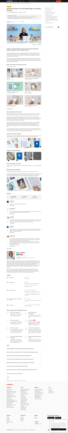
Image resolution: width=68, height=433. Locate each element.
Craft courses (9, 390)
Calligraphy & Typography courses (12, 401)
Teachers (22, 420)
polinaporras (12, 226)
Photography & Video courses (11, 392)
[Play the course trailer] (24, 33)
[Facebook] (48, 430)
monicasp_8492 (12, 235)
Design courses (23, 397)
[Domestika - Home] (34, 384)
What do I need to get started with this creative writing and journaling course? (22, 352)
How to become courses (10, 407)
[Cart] (51, 1)
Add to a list (39, 44)
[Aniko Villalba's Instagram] (23, 257)
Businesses (22, 419)
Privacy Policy (20, 429)
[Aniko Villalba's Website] (25, 257)
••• (25, 1)
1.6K (15, 15)
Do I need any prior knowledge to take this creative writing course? (20, 359)
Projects (20, 1)
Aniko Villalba (13, 12)
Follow (19, 257)
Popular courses (50, 391)
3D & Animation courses (10, 395)
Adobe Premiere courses (38, 398)
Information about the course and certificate (14, 373)
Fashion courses (9, 398)
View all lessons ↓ (10, 108)
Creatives (8, 419)
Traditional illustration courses (25, 389)
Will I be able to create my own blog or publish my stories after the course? (22, 369)
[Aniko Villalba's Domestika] (21, 257)
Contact (36, 418)
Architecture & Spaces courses (11, 396)
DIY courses (22, 395)
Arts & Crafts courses (24, 392)
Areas (22, 387)
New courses (50, 389)
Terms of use (15, 429)
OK (58, 429)
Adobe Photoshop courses (39, 389)
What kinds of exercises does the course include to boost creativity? (20, 362)
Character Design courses (24, 404)
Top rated (49, 390)
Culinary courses (9, 403)
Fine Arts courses (23, 396)
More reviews (9, 248)
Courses (15, 1)
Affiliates (22, 418)
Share (34, 44)
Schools (8, 420)
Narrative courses (23, 408)
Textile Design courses (24, 398)
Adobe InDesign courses (38, 396)
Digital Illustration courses (24, 390)
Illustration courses (9, 389)
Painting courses (23, 402)
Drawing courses (23, 391)
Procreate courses (37, 391)
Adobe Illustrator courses (38, 390)
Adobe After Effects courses (39, 392)
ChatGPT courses (37, 397)
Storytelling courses (24, 407)
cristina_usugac (12, 208)
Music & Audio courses (10, 402)
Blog (7, 423)
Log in (54, 1)
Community (18, 21)
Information (8, 21)
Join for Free (58, 1)
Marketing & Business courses (11, 391)
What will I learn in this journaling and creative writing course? (19, 355)
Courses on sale (50, 392)
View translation (12, 205)
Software (36, 387)
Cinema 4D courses (37, 395)
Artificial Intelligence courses (11, 404)
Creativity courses (23, 409)
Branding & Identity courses (25, 403)
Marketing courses (23, 401)
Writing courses (9, 397)
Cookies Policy (25, 429)
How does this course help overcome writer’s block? (17, 366)
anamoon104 (12, 201)
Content (13, 21)
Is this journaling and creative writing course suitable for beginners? (20, 348)
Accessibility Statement (31, 429)
